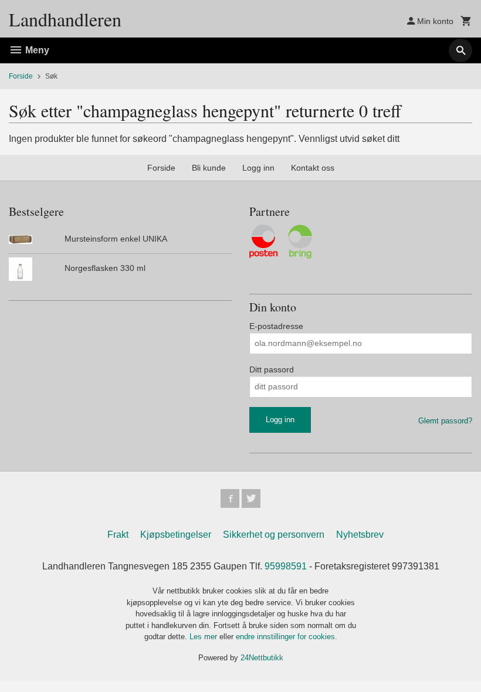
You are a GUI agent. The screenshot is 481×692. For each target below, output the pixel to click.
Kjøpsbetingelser (175, 535)
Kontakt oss (312, 167)
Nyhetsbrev (360, 535)
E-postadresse (276, 326)
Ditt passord (271, 369)
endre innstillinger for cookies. (286, 636)
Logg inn (258, 167)
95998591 (286, 566)
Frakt (117, 535)
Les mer (204, 636)
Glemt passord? (445, 420)
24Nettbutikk (261, 657)
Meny (36, 50)
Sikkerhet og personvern (273, 535)
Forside (21, 76)
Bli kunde (209, 167)
